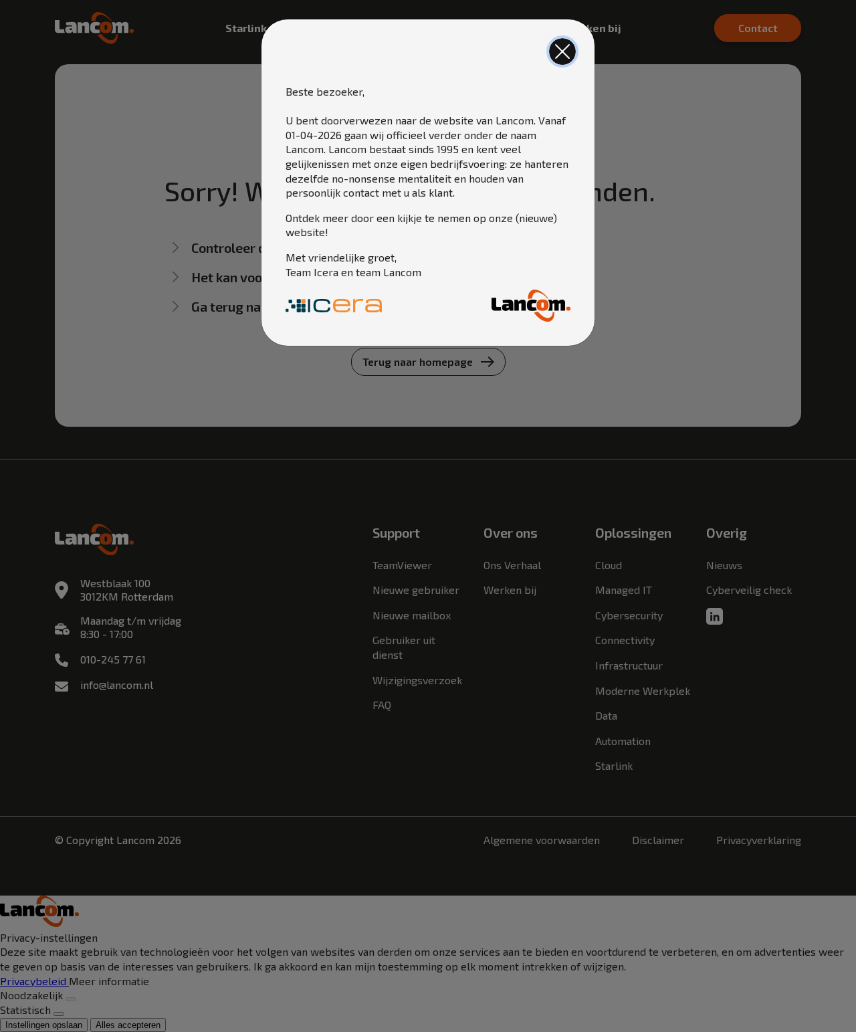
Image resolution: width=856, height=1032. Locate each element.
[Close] (562, 51)
